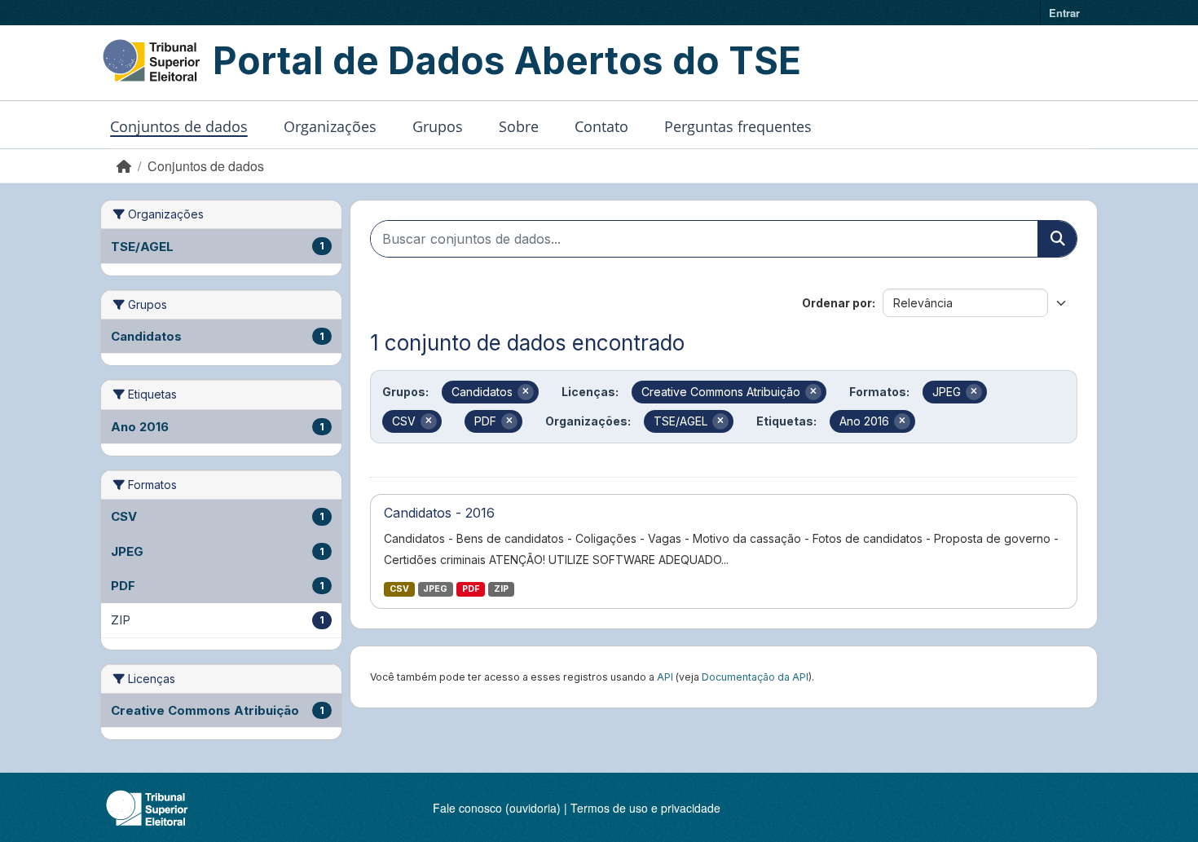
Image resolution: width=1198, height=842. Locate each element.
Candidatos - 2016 (439, 513)
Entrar (1064, 12)
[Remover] (526, 392)
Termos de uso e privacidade (645, 808)
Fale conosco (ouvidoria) (497, 808)
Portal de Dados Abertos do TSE (507, 60)
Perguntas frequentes (738, 126)
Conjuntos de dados (179, 126)
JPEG (435, 589)
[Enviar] (1057, 239)
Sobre (519, 126)
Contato (601, 126)
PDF (470, 589)
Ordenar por (837, 303)
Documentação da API (755, 677)
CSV (399, 589)
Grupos (437, 126)
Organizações (330, 126)
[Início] (124, 165)
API (665, 677)
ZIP (501, 589)
